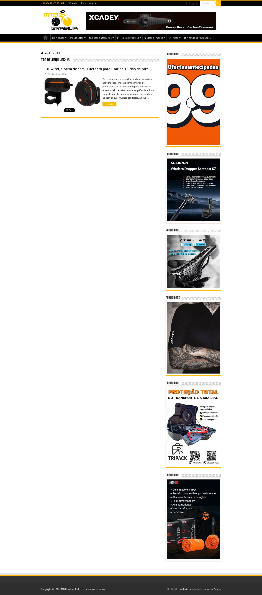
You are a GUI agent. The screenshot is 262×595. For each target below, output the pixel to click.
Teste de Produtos (129, 38)
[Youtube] (193, 3)
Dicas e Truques (155, 38)
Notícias (60, 38)
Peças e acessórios (102, 38)
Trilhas (174, 38)
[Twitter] (189, 3)
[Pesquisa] (218, 3)
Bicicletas (78, 38)
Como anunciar (89, 3)
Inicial (46, 53)
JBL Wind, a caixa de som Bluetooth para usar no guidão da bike (97, 69)
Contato (73, 3)
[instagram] (197, 3)
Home (45, 37)
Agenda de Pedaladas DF (200, 38)
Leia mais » (109, 104)
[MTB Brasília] (61, 19)
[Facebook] (186, 3)
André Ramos (214, 589)
